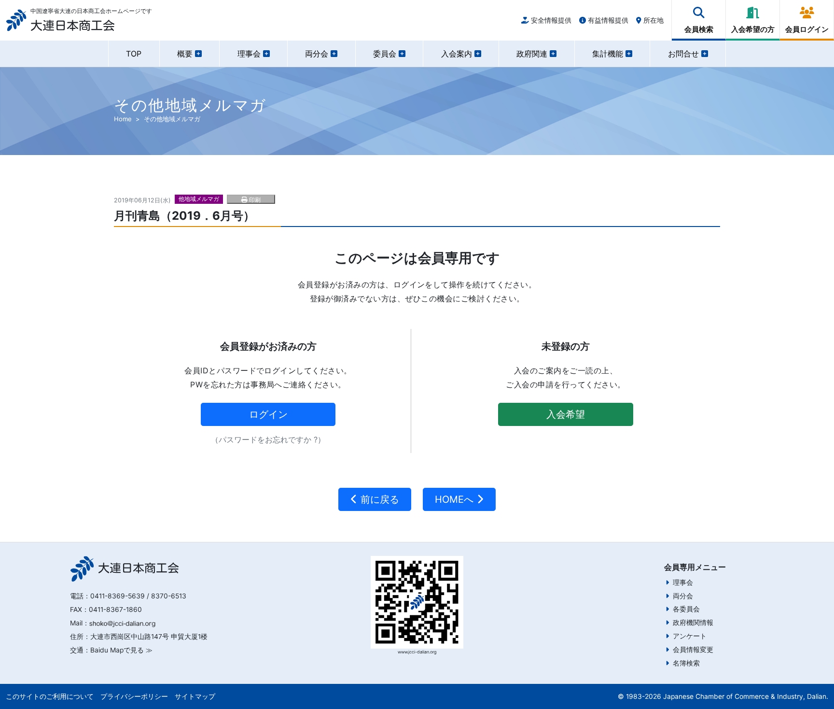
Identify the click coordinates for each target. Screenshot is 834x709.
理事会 (683, 582)
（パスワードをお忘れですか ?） (268, 439)
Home (123, 119)
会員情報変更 (693, 649)
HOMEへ (455, 499)
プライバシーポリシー (134, 696)
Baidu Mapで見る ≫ (121, 650)
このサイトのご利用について (50, 696)
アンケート (690, 636)
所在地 (652, 20)
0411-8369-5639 (117, 596)
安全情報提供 (550, 20)
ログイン (268, 414)
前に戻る (378, 499)
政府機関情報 (693, 622)
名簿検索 (686, 663)
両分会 (683, 596)
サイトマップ (195, 696)
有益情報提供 (607, 20)
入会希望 (565, 414)
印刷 (254, 199)
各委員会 (686, 609)
